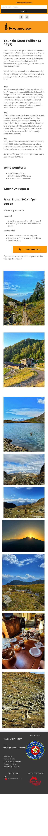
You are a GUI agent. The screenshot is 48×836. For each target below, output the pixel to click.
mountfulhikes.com (11, 767)
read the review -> (15, 259)
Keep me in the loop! (24, 2)
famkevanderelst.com (12, 761)
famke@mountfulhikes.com (14, 748)
